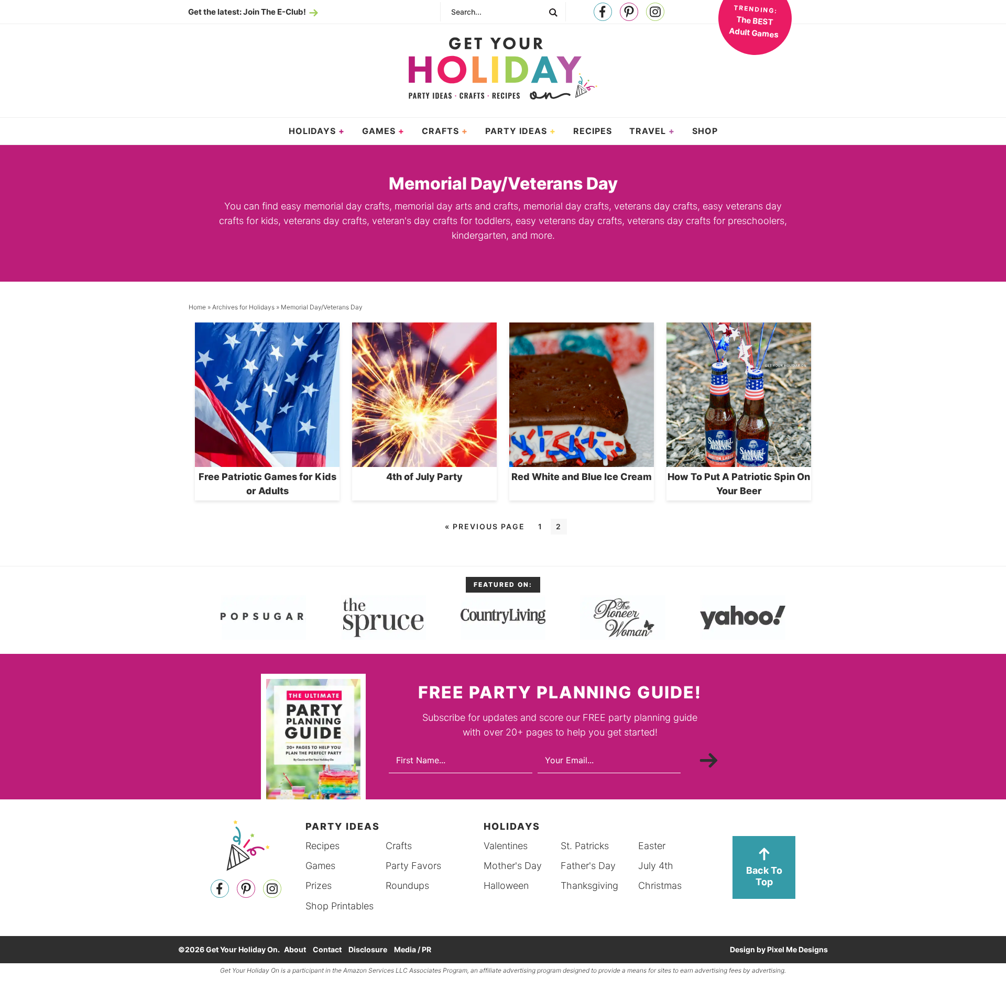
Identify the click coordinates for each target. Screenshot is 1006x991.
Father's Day (588, 865)
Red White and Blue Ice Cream (581, 476)
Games (320, 865)
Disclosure (367, 949)
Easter (651, 845)
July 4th (655, 865)
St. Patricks (585, 845)
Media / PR (412, 949)
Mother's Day (513, 865)
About (295, 949)
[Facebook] (602, 12)
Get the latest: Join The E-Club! (247, 12)
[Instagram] (655, 12)
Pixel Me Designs (797, 949)
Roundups (407, 885)
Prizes (318, 885)
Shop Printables (339, 905)
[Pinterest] (629, 12)
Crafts (399, 845)
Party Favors (413, 865)
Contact (327, 949)
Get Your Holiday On (503, 68)
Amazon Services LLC (375, 970)
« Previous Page (485, 526)
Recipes (322, 845)
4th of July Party (424, 476)
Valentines (506, 845)
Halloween (506, 885)
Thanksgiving (589, 885)
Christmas (660, 885)
